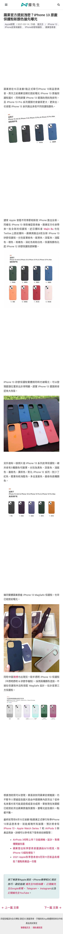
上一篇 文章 (10, 907)
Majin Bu (48, 228)
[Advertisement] (31, 57)
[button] (58, 5)
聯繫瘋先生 (25, 927)
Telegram (32, 888)
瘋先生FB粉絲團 (34, 884)
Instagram (45, 888)
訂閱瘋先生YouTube (18, 892)
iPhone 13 (52, 24)
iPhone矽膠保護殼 (33, 27)
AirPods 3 (50, 828)
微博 (15, 676)
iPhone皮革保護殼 (13, 27)
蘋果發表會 (50, 27)
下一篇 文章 (52, 907)
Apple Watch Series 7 (29, 828)
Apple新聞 (10, 24)
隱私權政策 (37, 927)
